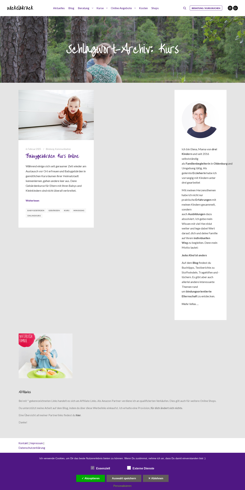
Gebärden (54, 210)
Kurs (66, 210)
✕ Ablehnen (155, 478)
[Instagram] (230, 8)
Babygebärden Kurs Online (52, 156)
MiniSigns (79, 210)
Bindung (50, 149)
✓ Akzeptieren (91, 478)
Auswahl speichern (124, 478)
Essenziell (103, 468)
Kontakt (23, 443)
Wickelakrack (20, 8)
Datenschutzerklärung (31, 447)
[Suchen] (185, 8)
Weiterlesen (32, 200)
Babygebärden (35, 210)
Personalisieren (122, 485)
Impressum (36, 443)
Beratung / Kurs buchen (206, 8)
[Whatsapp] (235, 8)
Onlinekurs (34, 216)
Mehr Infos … (190, 304)
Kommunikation (63, 149)
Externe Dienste (143, 468)
